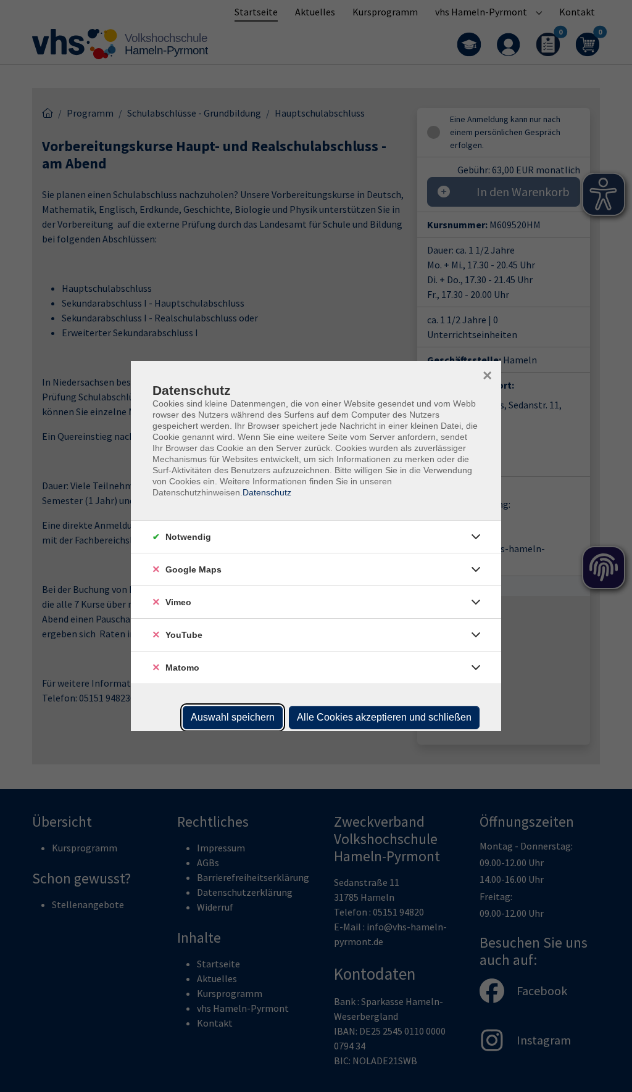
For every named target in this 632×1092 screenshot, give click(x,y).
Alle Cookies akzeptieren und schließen (384, 717)
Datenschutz (267, 492)
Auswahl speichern (233, 717)
